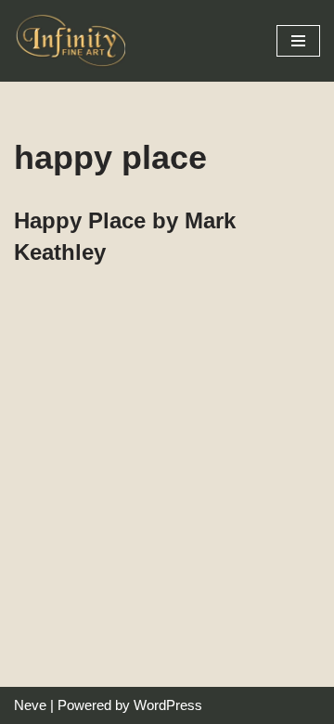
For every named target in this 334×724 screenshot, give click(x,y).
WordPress (168, 705)
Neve (30, 705)
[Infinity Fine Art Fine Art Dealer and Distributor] (74, 41)
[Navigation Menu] (298, 41)
